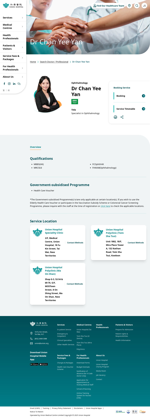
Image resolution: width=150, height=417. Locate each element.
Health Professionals (10, 37)
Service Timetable (125, 108)
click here (105, 206)
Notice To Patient (36, 412)
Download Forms (83, 363)
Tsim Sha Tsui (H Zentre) (83, 337)
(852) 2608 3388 (41, 339)
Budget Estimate (83, 367)
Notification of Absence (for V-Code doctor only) (84, 373)
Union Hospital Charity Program (102, 365)
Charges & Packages (65, 363)
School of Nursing (84, 389)
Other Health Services (65, 344)
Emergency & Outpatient (62, 335)
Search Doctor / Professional (54, 61)
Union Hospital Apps (94, 408)
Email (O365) (35, 408)
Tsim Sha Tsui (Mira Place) (84, 344)
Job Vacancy (100, 375)
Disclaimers (78, 408)
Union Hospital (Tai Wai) (84, 330)
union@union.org (42, 343)
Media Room (101, 371)
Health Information (123, 340)
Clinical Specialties (64, 340)
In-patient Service (64, 329)
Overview (35, 147)
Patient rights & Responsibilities (122, 335)
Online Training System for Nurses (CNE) (84, 395)
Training (46, 408)
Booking (120, 95)
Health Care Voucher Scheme (65, 368)
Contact (99, 379)
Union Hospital (102, 360)
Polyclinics (81, 349)
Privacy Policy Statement (61, 408)
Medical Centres (7, 26)
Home (33, 61)
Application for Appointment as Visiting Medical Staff (85, 382)
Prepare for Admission (124, 329)
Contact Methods (75, 242)
